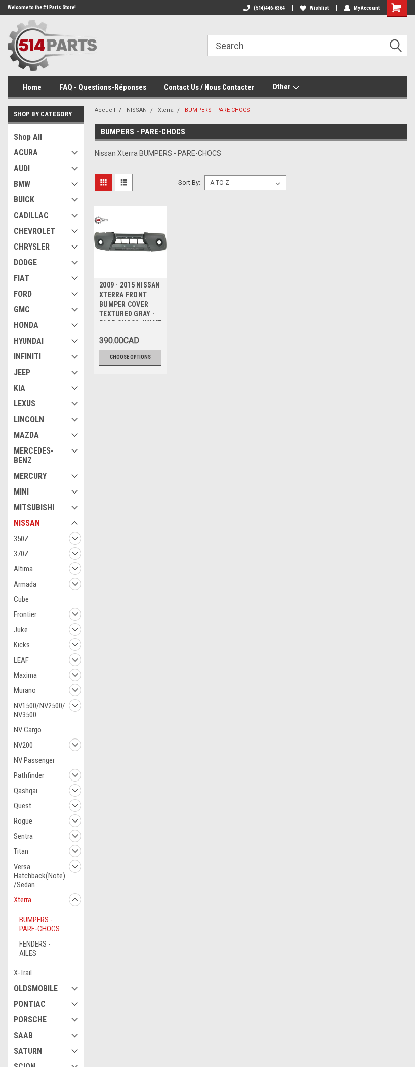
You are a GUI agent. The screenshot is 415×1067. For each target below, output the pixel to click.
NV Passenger (34, 760)
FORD (23, 294)
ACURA (26, 152)
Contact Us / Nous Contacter (209, 87)
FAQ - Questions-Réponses (102, 87)
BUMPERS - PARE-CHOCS (39, 924)
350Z (21, 538)
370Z (21, 553)
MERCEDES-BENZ (34, 455)
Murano (25, 690)
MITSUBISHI (34, 507)
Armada (25, 584)
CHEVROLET (34, 231)
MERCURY (30, 476)
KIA (19, 388)
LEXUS (24, 403)
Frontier (25, 614)
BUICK (24, 199)
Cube (21, 599)
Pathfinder (29, 775)
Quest (22, 805)
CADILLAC (31, 215)
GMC (22, 309)
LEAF (21, 660)
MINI (21, 492)
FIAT (21, 278)
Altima (23, 568)
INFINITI (27, 356)
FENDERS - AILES (35, 948)
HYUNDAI (29, 341)
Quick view (130, 270)
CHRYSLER (32, 247)
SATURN (28, 1051)
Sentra (23, 836)
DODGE (25, 262)
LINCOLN (29, 419)
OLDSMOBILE (36, 988)
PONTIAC (30, 1004)
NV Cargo (28, 729)
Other (282, 86)
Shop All (28, 137)
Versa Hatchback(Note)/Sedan (39, 875)
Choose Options (130, 357)
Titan (21, 851)
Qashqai (25, 790)
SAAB (23, 1035)
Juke (21, 629)
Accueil (105, 110)
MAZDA (26, 435)
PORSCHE (30, 1019)
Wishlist (319, 8)
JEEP (22, 372)
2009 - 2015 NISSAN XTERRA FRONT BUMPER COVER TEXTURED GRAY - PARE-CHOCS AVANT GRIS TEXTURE (130, 301)
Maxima (25, 675)
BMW (22, 184)
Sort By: (189, 182)
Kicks (22, 644)
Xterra (22, 900)
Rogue (23, 821)
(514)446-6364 (269, 8)
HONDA (26, 325)
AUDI (22, 168)
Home (32, 87)
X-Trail (23, 972)
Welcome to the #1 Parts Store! (42, 7)
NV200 (23, 745)
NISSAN (27, 523)
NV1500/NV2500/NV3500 (39, 710)
